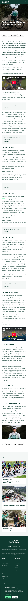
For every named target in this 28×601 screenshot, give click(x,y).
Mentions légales (5, 576)
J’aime (5, 35)
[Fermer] (24, 587)
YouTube (16, 567)
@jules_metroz (17, 422)
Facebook (17, 563)
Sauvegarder (13, 35)
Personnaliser (8, 594)
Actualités (4, 560)
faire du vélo (20, 444)
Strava (16, 570)
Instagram (17, 560)
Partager (21, 35)
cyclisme (14, 444)
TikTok (16, 565)
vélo (10, 447)
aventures (8, 444)
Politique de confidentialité (7, 578)
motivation (5, 447)
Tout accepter (8, 597)
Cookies (3, 581)
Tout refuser (15, 597)
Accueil (3, 14)
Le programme (4, 565)
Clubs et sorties (5, 563)
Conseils (8, 14)
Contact (3, 583)
